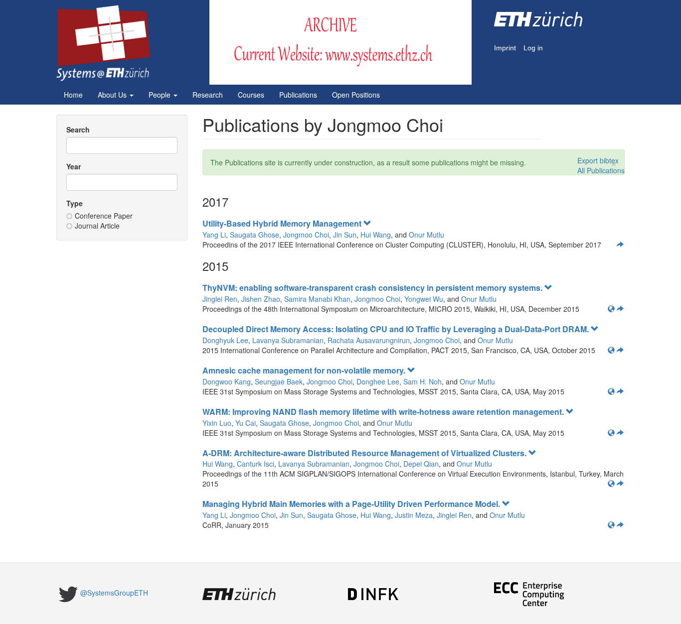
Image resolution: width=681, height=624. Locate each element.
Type (74, 203)
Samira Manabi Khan (317, 299)
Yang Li (214, 235)
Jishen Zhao (260, 299)
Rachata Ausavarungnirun (369, 340)
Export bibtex (598, 160)
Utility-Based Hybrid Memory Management (282, 223)
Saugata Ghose (254, 235)
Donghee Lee (377, 381)
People (160, 95)
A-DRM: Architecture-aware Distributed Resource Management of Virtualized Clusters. (365, 453)
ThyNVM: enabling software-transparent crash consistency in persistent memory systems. (373, 287)
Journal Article (97, 226)
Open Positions (356, 95)
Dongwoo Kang (226, 381)
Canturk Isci (255, 464)
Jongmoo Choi (306, 235)
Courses (251, 95)
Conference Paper (104, 216)
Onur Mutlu (426, 235)
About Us (113, 95)
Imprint (505, 48)
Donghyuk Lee (225, 340)
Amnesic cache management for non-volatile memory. (304, 370)
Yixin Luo (216, 423)
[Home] (107, 43)
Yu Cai (245, 423)
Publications (298, 95)
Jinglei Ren (219, 299)
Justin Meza (414, 515)
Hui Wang (375, 235)
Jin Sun (344, 235)
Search (78, 129)
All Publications (601, 170)
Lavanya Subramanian (288, 340)
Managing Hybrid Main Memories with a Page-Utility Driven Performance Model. (352, 503)
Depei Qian (421, 464)
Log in (533, 48)
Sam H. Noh (422, 381)
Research (207, 95)
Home (73, 95)
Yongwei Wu (423, 299)
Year (73, 166)
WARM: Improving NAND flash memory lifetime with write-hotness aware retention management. (384, 411)
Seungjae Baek (279, 381)
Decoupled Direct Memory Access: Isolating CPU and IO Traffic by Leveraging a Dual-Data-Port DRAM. (396, 329)
